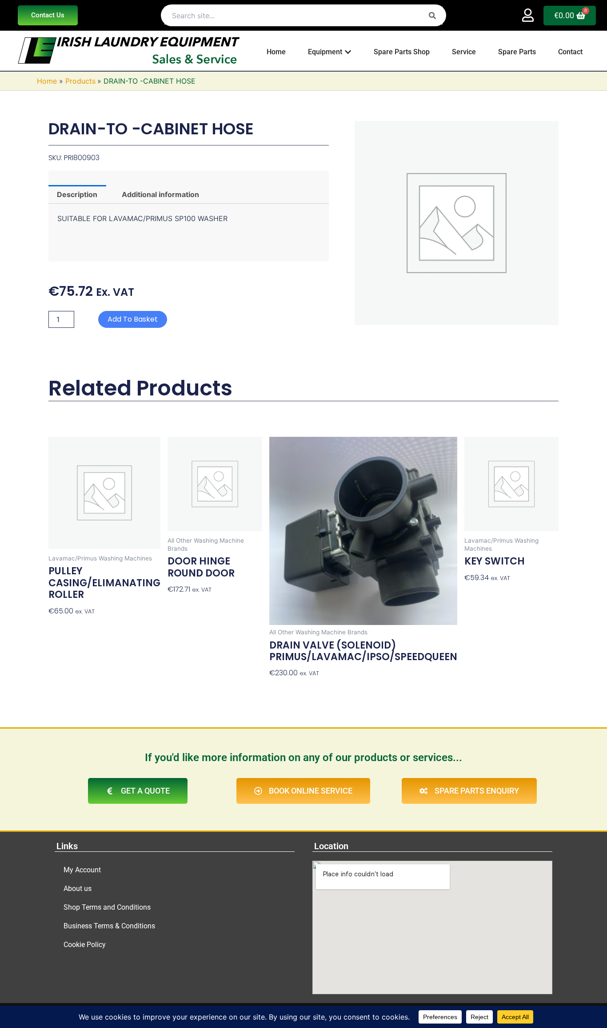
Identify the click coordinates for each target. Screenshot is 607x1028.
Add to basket (133, 319)
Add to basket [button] (74, 626)
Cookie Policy (85, 944)
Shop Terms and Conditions (107, 907)
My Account (82, 870)
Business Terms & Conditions (109, 926)
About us (78, 888)
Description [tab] (77, 194)
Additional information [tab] (160, 194)
